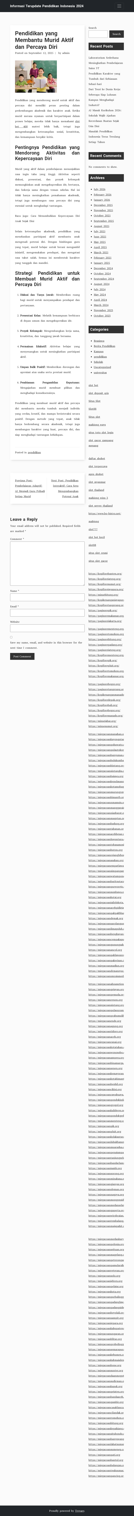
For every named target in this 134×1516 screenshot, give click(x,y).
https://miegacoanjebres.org (105, 1281)
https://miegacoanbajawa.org (106, 776)
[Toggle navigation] (119, 6)
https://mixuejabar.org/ (102, 721)
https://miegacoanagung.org (106, 1026)
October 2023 (102, 315)
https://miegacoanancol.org (105, 950)
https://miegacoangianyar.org (106, 1184)
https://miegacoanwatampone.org (109, 876)
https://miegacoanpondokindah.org (110, 1100)
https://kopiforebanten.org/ (105, 573)
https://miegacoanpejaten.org (106, 1391)
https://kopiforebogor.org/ (104, 710)
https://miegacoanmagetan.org (107, 818)
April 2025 (100, 247)
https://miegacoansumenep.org (107, 1449)
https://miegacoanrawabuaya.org (108, 1094)
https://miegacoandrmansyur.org (108, 971)
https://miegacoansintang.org (106, 1005)
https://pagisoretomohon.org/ (107, 634)
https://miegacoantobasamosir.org (109, 844)
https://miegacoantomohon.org (107, 1418)
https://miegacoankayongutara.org (109, 739)
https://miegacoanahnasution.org (109, 984)
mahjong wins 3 (98, 498)
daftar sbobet (97, 458)
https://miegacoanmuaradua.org (108, 1147)
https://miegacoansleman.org (106, 1189)
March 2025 (101, 252)
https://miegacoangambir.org (106, 1402)
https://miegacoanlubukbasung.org (109, 1142)
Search (93, 28)
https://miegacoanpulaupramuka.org (111, 1010)
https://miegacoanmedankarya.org (109, 1239)
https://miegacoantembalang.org (108, 1221)
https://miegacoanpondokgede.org (109, 1115)
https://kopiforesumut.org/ (105, 584)
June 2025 (100, 236)
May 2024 (100, 294)
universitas (100, 372)
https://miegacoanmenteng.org (107, 1121)
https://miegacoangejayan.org (106, 989)
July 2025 (99, 231)
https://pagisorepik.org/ (103, 610)
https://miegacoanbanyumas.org (108, 755)
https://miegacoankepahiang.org (108, 1428)
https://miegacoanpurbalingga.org (109, 1297)
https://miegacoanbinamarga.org (108, 1063)
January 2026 (102, 200)
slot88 (92, 545)
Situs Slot (94, 401)
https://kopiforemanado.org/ (106, 715)
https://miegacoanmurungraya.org (109, 792)
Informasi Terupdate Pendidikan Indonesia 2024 (46, 6)
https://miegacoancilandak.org (107, 1412)
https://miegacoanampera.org (106, 1057)
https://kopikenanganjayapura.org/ (109, 600)
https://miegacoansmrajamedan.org (110, 976)
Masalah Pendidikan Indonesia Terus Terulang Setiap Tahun (104, 137)
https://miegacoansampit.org (106, 1318)
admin (66, 53)
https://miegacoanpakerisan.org (108, 960)
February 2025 (102, 257)
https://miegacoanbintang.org (107, 765)
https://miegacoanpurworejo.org (108, 886)
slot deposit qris (99, 393)
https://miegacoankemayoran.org (108, 1073)
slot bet (93, 385)
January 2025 (102, 263)
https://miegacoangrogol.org (106, 1105)
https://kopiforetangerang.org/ (107, 605)
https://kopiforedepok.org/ (105, 700)
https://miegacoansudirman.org (107, 1381)
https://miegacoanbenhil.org (106, 1084)
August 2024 (101, 284)
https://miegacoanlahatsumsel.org (109, 1444)
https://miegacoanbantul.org (106, 1460)
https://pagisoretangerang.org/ (107, 689)
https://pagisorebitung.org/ (105, 639)
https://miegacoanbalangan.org (107, 1465)
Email (14, 606)
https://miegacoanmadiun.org (106, 965)
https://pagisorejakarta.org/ (105, 621)
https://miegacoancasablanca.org (108, 1407)
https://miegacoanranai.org (105, 1042)
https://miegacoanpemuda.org (107, 994)
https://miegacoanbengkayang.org (109, 934)
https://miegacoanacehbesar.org (108, 834)
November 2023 (103, 310)
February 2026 (102, 194)
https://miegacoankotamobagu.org (109, 786)
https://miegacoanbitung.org (106, 1423)
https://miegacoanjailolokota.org (108, 902)
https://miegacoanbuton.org (106, 850)
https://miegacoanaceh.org (105, 1036)
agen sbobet (96, 474)
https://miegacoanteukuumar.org (108, 1470)
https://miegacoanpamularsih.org (109, 1265)
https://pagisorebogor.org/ (105, 684)
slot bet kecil (97, 537)
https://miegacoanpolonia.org (106, 1244)
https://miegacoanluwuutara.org (108, 839)
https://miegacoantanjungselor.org (109, 1158)
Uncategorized (102, 367)
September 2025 (104, 221)
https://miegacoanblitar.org (105, 1339)
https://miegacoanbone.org (105, 1365)
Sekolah (98, 362)
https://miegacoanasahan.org (106, 860)
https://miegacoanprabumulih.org (109, 1015)
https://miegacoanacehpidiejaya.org (110, 907)
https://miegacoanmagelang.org (108, 1254)
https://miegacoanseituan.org (106, 1249)
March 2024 (101, 305)
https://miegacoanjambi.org (105, 1168)
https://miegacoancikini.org (105, 1089)
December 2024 (103, 268)
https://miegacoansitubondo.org (108, 1433)
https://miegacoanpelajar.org (106, 1286)
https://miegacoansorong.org (106, 1173)
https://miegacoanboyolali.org (107, 1312)
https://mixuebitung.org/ (103, 594)
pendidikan (34, 452)
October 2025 (102, 215)
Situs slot (94, 417)
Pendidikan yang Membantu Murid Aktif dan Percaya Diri (44, 40)
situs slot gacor (98, 561)
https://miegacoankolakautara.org (109, 1136)
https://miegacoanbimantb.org (107, 797)
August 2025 (101, 226)
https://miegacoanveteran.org (107, 1270)
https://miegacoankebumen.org (107, 1354)
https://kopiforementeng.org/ (106, 655)
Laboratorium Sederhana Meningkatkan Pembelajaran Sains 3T (106, 63)
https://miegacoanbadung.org (106, 823)
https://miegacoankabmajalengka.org (111, 1360)
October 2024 (102, 273)
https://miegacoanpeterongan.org (109, 1260)
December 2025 (103, 205)
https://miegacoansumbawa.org (107, 892)
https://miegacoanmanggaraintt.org (110, 807)
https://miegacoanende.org (105, 1021)
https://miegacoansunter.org (106, 1370)
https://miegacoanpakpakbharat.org (110, 913)
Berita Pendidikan (104, 346)
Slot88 (92, 409)
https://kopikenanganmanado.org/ (109, 694)
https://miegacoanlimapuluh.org (108, 929)
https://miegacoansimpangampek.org (111, 871)
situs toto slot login (101, 432)
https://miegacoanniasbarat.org (107, 813)
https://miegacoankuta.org (105, 1291)
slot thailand (96, 490)
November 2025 (103, 210)
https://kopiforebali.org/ (103, 705)
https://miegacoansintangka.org (108, 771)
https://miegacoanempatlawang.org (110, 865)
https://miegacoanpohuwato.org (108, 744)
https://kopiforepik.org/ (103, 660)
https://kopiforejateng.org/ (105, 579)
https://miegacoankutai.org (105, 897)
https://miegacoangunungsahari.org (110, 944)
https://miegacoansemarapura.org (109, 1349)
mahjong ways (97, 424)
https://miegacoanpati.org (104, 1455)
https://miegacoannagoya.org (106, 1194)
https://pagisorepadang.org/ (106, 644)
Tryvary (79, 1511)
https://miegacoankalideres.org (107, 1110)
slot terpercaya (98, 466)
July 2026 (99, 189)
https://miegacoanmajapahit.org (108, 1226)
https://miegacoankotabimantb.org (110, 1078)
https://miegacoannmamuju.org (107, 802)
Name (14, 591)
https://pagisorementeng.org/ (107, 629)
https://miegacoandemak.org (106, 918)
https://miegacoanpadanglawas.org (110, 1302)
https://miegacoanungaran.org (107, 1333)
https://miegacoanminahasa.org (107, 1178)
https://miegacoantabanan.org (107, 829)
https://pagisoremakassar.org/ (107, 616)
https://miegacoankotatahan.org (108, 1047)
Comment (17, 539)
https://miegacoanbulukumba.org (108, 760)
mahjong (94, 521)
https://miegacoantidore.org (106, 1031)
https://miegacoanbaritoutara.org (109, 881)
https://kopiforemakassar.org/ (106, 676)
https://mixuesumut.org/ (103, 726)
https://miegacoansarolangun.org (109, 923)
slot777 (93, 529)
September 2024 (104, 278)
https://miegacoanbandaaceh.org (108, 1397)
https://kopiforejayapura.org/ (106, 589)
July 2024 (99, 289)
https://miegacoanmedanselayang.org (111, 1205)
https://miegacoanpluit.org (105, 1131)
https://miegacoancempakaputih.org (110, 939)
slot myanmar (97, 482)
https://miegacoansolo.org (104, 1275)
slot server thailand (101, 505)
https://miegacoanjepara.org (106, 1323)
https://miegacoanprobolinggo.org (109, 1344)
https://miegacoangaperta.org (107, 1210)
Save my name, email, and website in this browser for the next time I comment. (46, 645)
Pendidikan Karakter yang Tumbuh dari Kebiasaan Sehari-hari (104, 79)
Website (14, 622)
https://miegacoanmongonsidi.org (109, 1200)
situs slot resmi (98, 553)
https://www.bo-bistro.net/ (105, 513)
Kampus (98, 351)
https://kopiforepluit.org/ (104, 665)
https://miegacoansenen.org (105, 1068)
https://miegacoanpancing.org (107, 1476)
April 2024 (100, 300)
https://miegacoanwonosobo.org (108, 1052)
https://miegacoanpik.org (104, 1126)
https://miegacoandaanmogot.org (109, 1375)
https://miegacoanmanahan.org (107, 734)
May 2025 (100, 242)
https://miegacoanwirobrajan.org (108, 1215)
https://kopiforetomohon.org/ (107, 671)
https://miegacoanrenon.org (106, 1000)
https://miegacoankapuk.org (105, 1386)
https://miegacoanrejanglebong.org (110, 855)
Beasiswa (99, 341)
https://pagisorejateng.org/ (105, 650)
